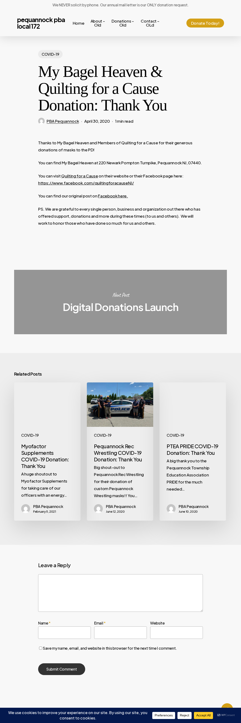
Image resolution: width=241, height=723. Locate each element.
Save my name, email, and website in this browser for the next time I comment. (110, 648)
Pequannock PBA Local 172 (41, 23)
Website (157, 623)
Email (100, 623)
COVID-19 (50, 54)
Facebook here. (113, 195)
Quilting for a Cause (79, 175)
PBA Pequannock (63, 121)
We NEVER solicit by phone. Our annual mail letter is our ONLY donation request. (120, 4)
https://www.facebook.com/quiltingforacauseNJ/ (86, 182)
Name (44, 623)
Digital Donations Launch (120, 302)
